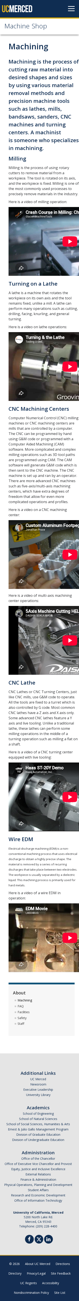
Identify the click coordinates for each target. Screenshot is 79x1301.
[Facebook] (29, 1240)
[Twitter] (38, 1238)
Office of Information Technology (38, 1200)
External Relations (38, 1174)
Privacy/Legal (36, 1273)
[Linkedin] (48, 1240)
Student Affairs (38, 1190)
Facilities (24, 1012)
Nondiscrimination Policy (31, 1293)
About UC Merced (37, 1264)
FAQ (21, 1006)
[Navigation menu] (71, 8)
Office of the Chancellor (38, 1158)
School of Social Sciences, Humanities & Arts (38, 1124)
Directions (63, 1264)
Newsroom (38, 1084)
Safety (22, 1018)
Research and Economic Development (38, 1195)
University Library (38, 1095)
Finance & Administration (38, 1179)
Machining (25, 1000)
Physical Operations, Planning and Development (38, 1185)
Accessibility (50, 1283)
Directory (15, 1273)
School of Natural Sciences (38, 1119)
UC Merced (38, 1079)
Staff (21, 1023)
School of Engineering (38, 1113)
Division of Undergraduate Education (38, 1140)
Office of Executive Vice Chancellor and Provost (38, 1164)
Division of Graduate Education (38, 1134)
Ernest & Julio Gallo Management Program (38, 1129)
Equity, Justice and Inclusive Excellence (38, 1169)
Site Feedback (61, 1273)
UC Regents (28, 1283)
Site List (59, 1293)
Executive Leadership (38, 1089)
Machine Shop (25, 27)
